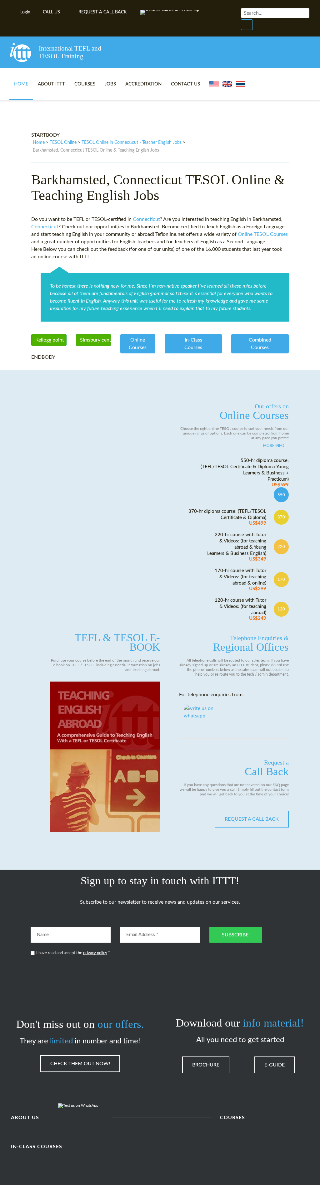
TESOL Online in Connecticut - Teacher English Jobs (132, 142)
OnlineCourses (138, 344)
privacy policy (95, 953)
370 (281, 517)
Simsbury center (95, 340)
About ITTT (51, 84)
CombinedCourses (260, 344)
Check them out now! (80, 1063)
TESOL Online (63, 142)
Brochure (205, 1064)
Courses (84, 84)
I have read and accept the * (73, 953)
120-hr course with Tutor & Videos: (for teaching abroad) (240, 609)
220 (281, 547)
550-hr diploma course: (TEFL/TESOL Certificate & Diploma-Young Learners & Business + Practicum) (245, 472)
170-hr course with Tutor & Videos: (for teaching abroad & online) (240, 579)
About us (25, 1117)
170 (281, 579)
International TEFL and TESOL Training (70, 52)
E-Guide (274, 1064)
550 (281, 495)
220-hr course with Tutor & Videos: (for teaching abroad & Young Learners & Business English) (236, 546)
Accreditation (143, 84)
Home (21, 84)
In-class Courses (36, 1146)
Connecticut (146, 219)
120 (281, 609)
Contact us (185, 84)
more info (273, 446)
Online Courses (254, 412)
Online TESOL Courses (263, 234)
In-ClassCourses (193, 344)
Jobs (110, 84)
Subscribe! (236, 934)
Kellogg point (49, 340)
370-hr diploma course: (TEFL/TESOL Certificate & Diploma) (227, 517)
